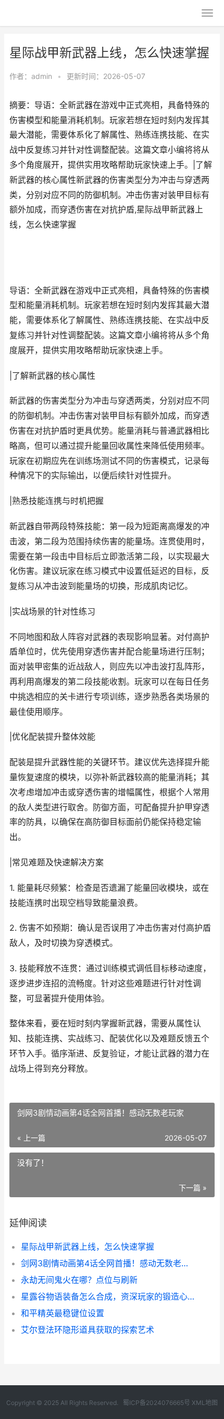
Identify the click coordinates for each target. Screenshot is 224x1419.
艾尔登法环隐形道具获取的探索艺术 (87, 1329)
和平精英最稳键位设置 (62, 1313)
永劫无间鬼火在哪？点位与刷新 (79, 1280)
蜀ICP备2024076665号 (156, 1403)
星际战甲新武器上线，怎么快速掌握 (87, 1246)
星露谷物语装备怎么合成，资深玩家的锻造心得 (108, 1296)
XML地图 (205, 1403)
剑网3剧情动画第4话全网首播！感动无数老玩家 (108, 1263)
